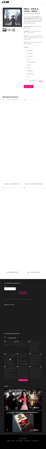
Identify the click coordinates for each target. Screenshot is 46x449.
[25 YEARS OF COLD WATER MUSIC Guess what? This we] (23, 372)
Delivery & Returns (27, 440)
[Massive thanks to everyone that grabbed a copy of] (36, 359)
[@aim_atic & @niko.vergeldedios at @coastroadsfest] (23, 347)
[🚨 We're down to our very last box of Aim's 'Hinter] (10, 359)
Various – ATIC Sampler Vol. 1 (12, 183)
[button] (43, 2)
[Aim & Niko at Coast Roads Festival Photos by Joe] (10, 347)
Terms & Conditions (19, 440)
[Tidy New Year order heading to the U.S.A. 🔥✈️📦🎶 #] (23, 359)
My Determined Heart (12, 272)
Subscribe (23, 292)
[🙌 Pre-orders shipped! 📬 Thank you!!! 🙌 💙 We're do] (10, 372)
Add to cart (28, 86)
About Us (8, 440)
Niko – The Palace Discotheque (33, 183)
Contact (13, 440)
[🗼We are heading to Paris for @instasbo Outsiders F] (36, 347)
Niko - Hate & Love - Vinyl (33, 81)
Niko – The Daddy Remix (33, 272)
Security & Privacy (35, 440)
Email (5, 286)
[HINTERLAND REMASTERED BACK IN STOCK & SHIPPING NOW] (36, 372)
